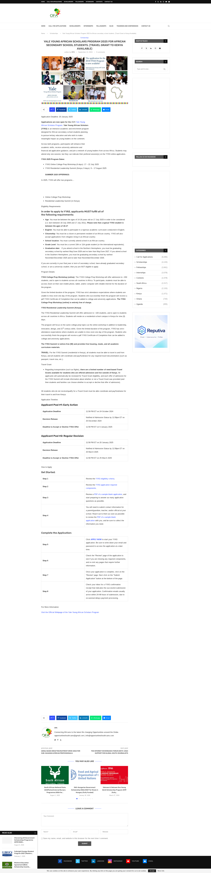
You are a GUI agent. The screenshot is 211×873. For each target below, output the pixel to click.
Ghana (151, 299)
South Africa (151, 283)
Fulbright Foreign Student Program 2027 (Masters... (24, 852)
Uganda (151, 304)
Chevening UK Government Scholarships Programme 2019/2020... (24, 840)
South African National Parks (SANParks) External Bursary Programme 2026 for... (55, 789)
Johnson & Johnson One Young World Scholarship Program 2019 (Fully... (114, 789)
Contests (99, 1)
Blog (111, 26)
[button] (44, 782)
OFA (73, 52)
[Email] (169, 2)
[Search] (169, 26)
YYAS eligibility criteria (105, 479)
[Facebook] (155, 2)
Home (43, 1)
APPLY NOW (96, 539)
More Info (161, 871)
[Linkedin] (160, 2)
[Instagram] (163, 2)
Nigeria (151, 288)
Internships (90, 1)
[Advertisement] (130, 13)
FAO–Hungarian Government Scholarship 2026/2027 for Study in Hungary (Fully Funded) (84, 789)
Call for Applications (54, 1)
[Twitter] (158, 2)
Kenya (151, 294)
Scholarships (68, 1)
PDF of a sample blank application (108, 494)
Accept (152, 871)
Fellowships (79, 1)
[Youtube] (166, 2)
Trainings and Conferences (127, 26)
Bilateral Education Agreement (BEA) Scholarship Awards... (22, 865)
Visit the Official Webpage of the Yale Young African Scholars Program (70, 612)
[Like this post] (53, 109)
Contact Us (108, 1)
